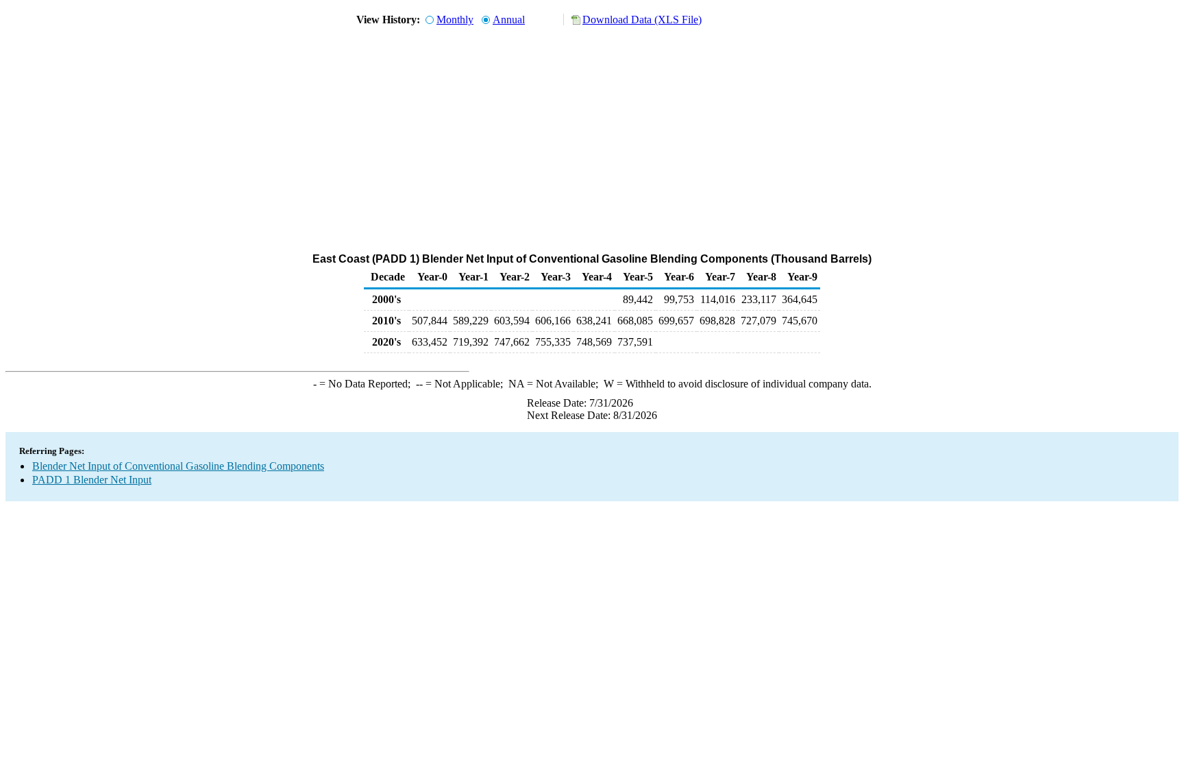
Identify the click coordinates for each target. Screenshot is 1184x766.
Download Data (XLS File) (642, 19)
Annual (509, 19)
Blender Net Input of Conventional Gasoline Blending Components (178, 466)
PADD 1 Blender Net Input (91, 480)
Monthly (454, 19)
